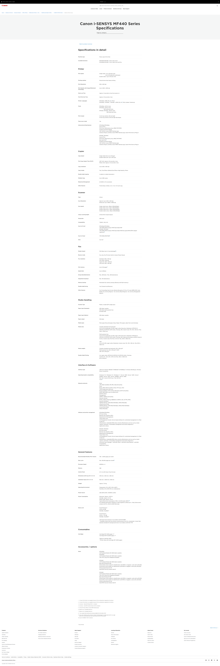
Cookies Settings (67, 657)
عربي (105, 1)
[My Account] (217, 6)
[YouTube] (217, 660)
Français (101, 1)
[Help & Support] (129, 8)
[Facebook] (206, 660)
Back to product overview (86, 44)
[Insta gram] (208, 660)
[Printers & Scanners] (112, 8)
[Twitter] (214, 660)
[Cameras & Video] (98, 8)
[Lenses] (102, 8)
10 (129, 500)
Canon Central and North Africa (8, 660)
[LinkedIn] (211, 660)
